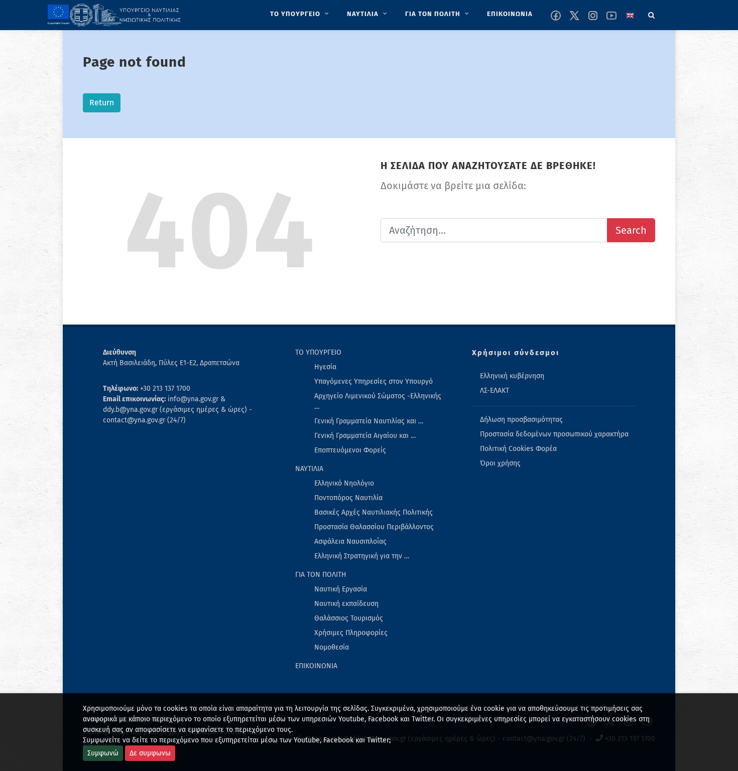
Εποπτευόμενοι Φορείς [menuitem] (350, 450)
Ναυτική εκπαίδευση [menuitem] (346, 603)
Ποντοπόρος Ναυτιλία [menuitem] (348, 498)
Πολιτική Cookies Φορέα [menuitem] (518, 448)
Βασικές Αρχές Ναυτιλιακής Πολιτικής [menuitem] (373, 512)
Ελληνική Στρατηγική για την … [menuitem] (361, 556)
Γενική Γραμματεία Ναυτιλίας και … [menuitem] (368, 421)
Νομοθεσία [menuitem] (331, 647)
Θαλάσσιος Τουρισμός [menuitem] (348, 618)
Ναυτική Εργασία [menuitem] (340, 589)
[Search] (651, 13)
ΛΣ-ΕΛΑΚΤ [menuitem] (494, 390)
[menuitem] (300, 14)
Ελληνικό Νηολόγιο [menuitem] (344, 483)
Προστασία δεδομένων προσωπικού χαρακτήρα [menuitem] (554, 434)
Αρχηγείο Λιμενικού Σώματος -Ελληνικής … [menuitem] (377, 401)
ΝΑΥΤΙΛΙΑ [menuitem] (309, 469)
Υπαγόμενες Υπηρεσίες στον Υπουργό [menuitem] (373, 381)
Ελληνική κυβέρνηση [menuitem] (512, 376)
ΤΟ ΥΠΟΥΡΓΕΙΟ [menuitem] (318, 352)
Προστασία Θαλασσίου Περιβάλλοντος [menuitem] (374, 527)
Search (631, 230)
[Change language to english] (630, 16)
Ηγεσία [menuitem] (325, 367)
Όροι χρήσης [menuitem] (500, 463)
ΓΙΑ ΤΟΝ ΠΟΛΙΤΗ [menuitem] (320, 574)
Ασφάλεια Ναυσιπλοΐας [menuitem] (350, 541)
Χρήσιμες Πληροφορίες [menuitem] (351, 633)
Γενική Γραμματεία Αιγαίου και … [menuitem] (365, 435)
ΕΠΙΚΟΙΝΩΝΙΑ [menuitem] (316, 666)
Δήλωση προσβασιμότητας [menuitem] (521, 419)
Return (101, 102)
